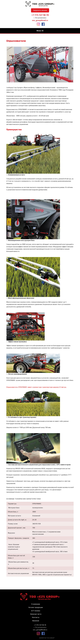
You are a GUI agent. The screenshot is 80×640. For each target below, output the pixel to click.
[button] (40, 30)
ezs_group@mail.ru (40, 20)
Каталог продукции (35, 607)
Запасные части (35, 614)
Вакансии (35, 621)
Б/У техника (35, 611)
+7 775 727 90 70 (40, 15)
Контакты (35, 617)
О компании (35, 604)
